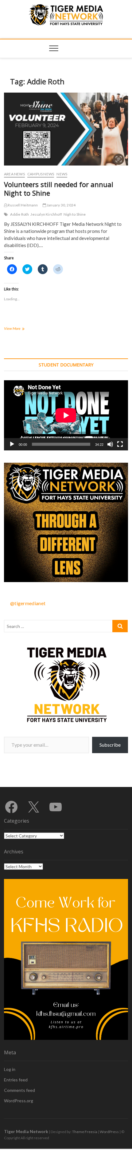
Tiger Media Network (26, 1131)
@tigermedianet (27, 603)
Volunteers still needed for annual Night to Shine (58, 189)
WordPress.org (18, 1100)
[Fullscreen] (120, 444)
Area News (14, 174)
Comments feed (19, 1090)
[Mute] (110, 444)
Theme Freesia (84, 1131)
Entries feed (16, 1079)
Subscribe (110, 745)
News (61, 174)
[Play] (12, 444)
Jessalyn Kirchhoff (46, 214)
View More (20, 329)
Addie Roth (19, 214)
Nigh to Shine (75, 214)
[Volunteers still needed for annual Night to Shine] (66, 129)
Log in (9, 1069)
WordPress (109, 1131)
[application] (66, 415)
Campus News (40, 174)
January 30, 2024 (61, 205)
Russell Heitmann (22, 205)
